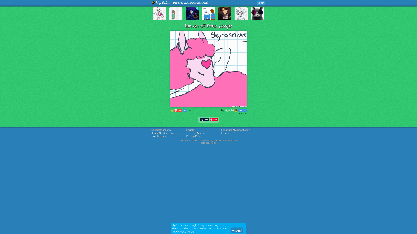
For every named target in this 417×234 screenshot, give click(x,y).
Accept (237, 230)
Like (177, 110)
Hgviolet (230, 110)
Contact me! (228, 133)
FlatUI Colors (158, 136)
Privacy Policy (185, 231)
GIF (185, 110)
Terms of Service (196, 133)
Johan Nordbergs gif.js (164, 133)
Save (215, 119)
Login (261, 2)
